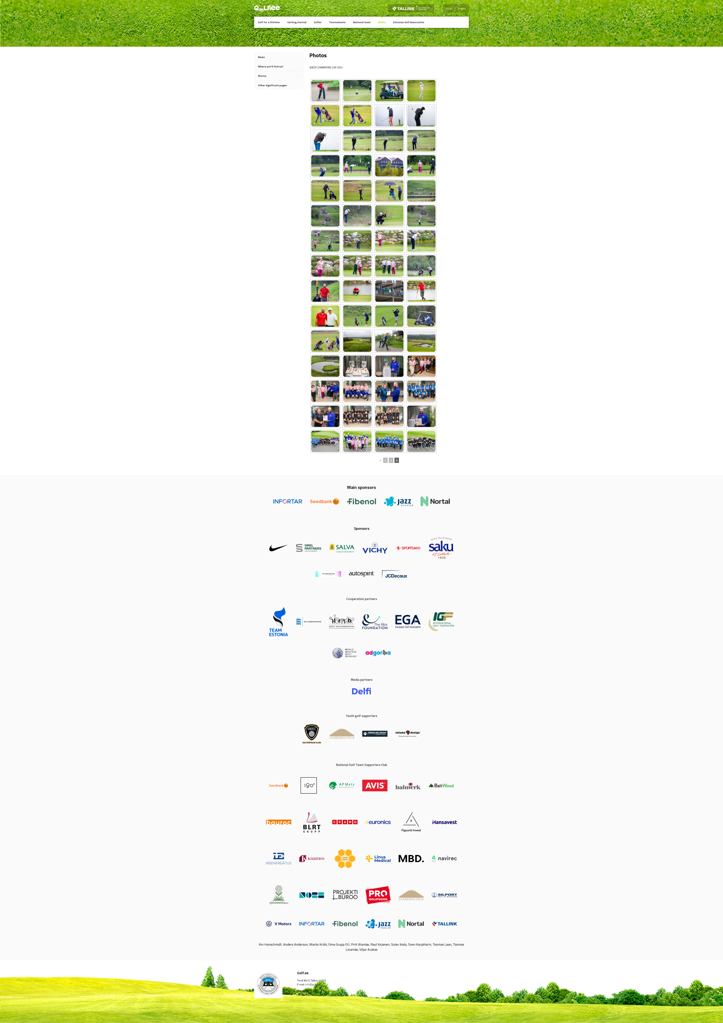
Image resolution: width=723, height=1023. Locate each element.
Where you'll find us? (270, 66)
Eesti (448, 8)
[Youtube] (303, 995)
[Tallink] (411, 8)
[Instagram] (308, 995)
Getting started (296, 22)
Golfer (318, 22)
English (462, 8)
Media (382, 22)
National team (362, 22)
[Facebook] (298, 995)
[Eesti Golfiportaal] (267, 9)
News (261, 57)
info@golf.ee (312, 984)
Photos (262, 76)
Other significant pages (272, 85)
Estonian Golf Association (408, 22)
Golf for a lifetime (269, 22)
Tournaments (337, 22)
